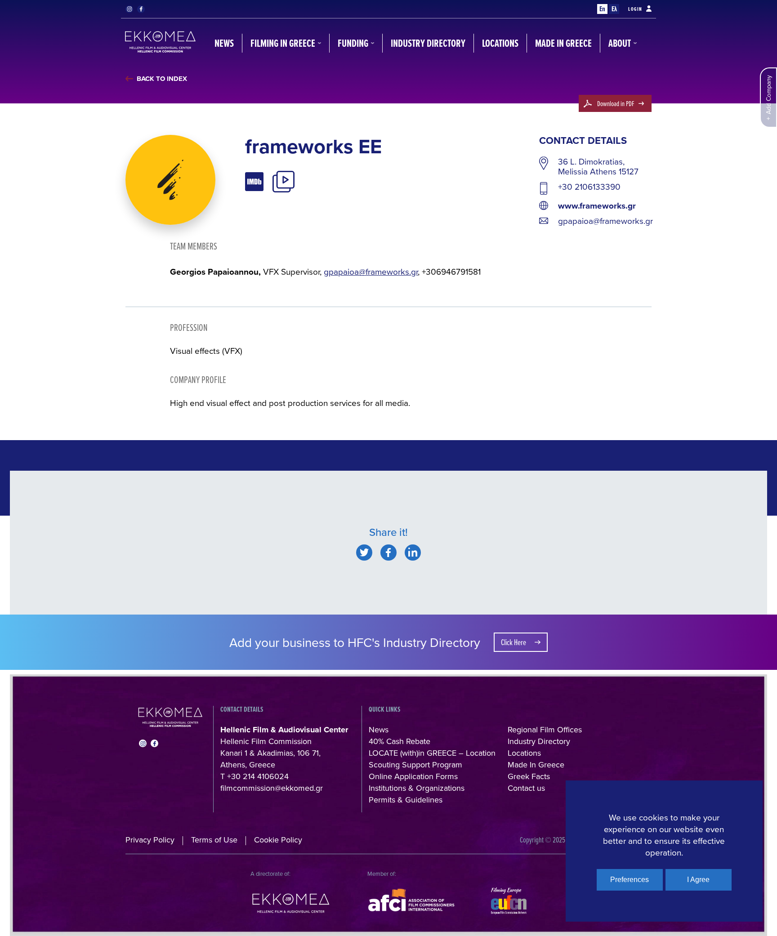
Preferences (629, 879)
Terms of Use (214, 839)
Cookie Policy (278, 839)
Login (635, 9)
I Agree (698, 879)
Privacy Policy (149, 839)
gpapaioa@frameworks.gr (605, 221)
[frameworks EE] (364, 552)
